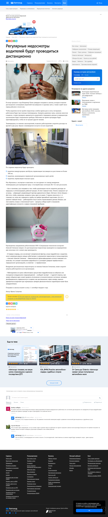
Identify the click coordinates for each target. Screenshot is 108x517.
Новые (8, 402)
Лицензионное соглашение (34, 486)
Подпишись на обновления (27, 8)
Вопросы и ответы (32, 474)
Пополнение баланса (74, 458)
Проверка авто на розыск (12, 490)
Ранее (22, 402)
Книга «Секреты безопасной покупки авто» (34, 466)
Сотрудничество (52, 470)
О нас (49, 468)
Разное (74, 52)
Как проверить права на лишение (94, 472)
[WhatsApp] (14, 41)
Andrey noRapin (30, 417)
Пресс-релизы (11, 61)
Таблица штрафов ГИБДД (94, 476)
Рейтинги (80, 61)
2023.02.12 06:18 (25, 407)
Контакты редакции (57, 8)
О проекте (29, 463)
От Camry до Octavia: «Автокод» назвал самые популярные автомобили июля (85, 371)
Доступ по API (52, 475)
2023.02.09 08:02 (38, 435)
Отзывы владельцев (94, 49)
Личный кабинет (74, 456)
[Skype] (16, 41)
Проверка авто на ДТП (12, 487)
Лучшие (16, 402)
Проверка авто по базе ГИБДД (12, 478)
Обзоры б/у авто (77, 58)
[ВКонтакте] (7, 41)
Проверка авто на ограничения (10, 493)
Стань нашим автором (12, 8)
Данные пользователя (75, 465)
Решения (50, 461)
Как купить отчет (31, 458)
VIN (82, 75)
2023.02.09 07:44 (24, 425)
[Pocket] (12, 41)
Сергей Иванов (29, 435)
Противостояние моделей (89, 64)
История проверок (74, 461)
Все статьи (75, 46)
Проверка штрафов (11, 465)
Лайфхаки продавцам (94, 52)
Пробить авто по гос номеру (11, 484)
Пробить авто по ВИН (11, 481)
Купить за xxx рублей (90, 58)
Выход (71, 470)
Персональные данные (33, 479)
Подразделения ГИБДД (33, 493)
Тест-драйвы (88, 61)
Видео (74, 61)
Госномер (77, 75)
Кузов (86, 75)
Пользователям (32, 456)
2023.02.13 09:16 (38, 417)
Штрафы (71, 468)
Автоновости (76, 64)
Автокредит (9, 470)
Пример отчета (77, 82)
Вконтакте (79, 125)
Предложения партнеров (33, 488)
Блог (89, 456)
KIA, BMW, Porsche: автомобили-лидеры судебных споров (53, 370)
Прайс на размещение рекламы (54, 483)
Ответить (13, 413)
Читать (84, 97)
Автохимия (83, 46)
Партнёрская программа (54, 473)
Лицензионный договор (54, 486)
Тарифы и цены (31, 461)
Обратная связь (31, 469)
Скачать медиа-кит (53, 477)
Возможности (51, 463)
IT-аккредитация (31, 491)
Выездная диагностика (12, 461)
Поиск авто (9, 458)
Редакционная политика (43, 8)
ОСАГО (7, 473)
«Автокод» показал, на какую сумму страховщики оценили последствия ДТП (20, 371)
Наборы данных (52, 458)
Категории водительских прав (94, 468)
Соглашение (30, 476)
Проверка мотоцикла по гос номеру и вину (12, 497)
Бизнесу (51, 456)
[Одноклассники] (9, 41)
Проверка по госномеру (12, 468)
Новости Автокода (77, 55)
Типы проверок (31, 472)
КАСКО (8, 475)
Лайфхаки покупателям (79, 49)
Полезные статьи (31, 484)
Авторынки (88, 55)
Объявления (9, 463)
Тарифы (50, 465)
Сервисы (9, 456)
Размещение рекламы (54, 480)
